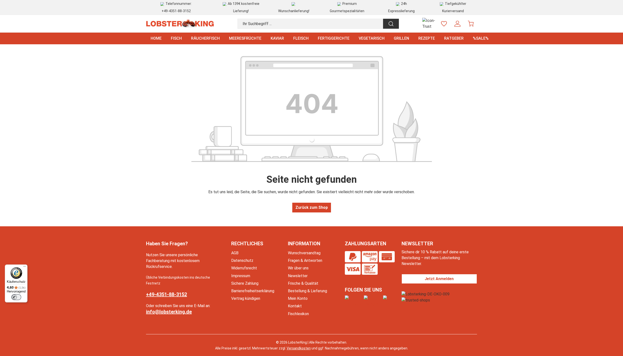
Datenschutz (242, 260)
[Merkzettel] (444, 23)
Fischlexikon (298, 313)
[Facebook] (353, 301)
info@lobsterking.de (169, 312)
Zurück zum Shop (311, 207)
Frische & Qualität (303, 283)
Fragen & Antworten (305, 260)
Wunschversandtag (304, 253)
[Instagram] (372, 301)
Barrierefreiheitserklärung (252, 291)
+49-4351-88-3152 (176, 11)
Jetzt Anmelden (439, 278)
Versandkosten (299, 348)
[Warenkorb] (471, 23)
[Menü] (24, 267)
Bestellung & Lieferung (307, 291)
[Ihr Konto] (457, 23)
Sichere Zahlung (244, 283)
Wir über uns (298, 268)
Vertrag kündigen (245, 298)
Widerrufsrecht (244, 268)
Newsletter (298, 276)
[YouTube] (389, 301)
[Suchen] (391, 24)
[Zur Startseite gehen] (180, 23)
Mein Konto (298, 298)
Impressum (240, 276)
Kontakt (295, 306)
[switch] (16, 297)
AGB (234, 253)
